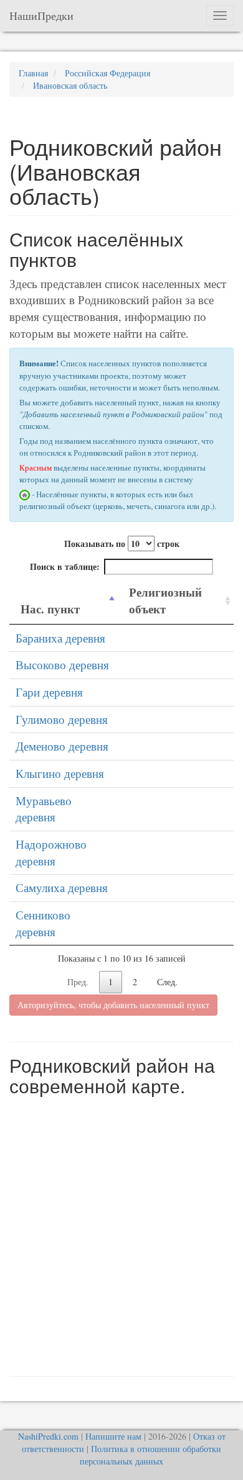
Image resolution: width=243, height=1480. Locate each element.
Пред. (77, 982)
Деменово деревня (62, 746)
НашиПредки (41, 15)
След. (167, 982)
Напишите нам (113, 1436)
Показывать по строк (121, 543)
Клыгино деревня (60, 773)
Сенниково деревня (43, 923)
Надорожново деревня (51, 852)
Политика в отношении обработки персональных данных (150, 1455)
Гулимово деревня (62, 719)
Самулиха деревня (62, 887)
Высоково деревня (62, 664)
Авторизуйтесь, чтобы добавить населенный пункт (113, 1005)
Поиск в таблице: (65, 566)
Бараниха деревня (60, 638)
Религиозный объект (165, 600)
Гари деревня (49, 692)
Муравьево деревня (44, 809)
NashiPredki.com (48, 1436)
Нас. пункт (50, 608)
